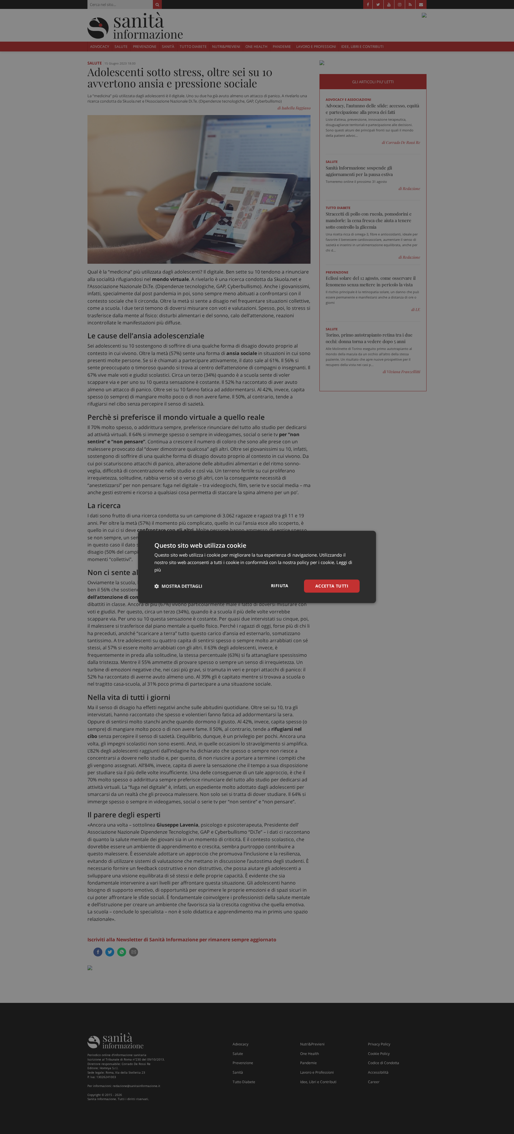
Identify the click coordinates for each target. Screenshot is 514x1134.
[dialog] (257, 567)
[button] (178, 586)
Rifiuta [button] (280, 585)
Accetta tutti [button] (331, 586)
